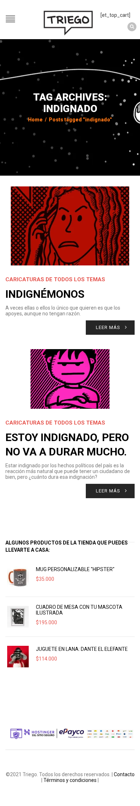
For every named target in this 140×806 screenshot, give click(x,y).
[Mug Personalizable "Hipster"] (18, 576)
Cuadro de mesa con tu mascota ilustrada (79, 610)
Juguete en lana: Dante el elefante (82, 649)
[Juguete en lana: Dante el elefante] (18, 656)
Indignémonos (44, 294)
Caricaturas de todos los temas (55, 279)
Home (35, 119)
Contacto (124, 774)
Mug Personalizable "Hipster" (75, 569)
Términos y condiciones (70, 780)
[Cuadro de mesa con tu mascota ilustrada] (18, 616)
